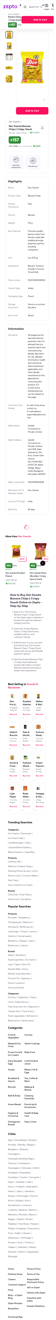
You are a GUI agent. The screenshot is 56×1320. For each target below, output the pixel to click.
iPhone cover (14, 875)
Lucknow (26, 1205)
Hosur (11, 1186)
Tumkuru (28, 1242)
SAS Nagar (26, 1238)
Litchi (34, 871)
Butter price (13, 1020)
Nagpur (11, 1219)
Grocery (12, 997)
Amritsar (12, 1144)
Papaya (22, 941)
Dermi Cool (13, 899)
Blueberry (12, 941)
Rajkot (18, 1233)
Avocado (12, 917)
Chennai (12, 1163)
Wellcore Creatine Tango (20, 866)
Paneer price (27, 1020)
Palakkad (12, 1224)
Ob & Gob (13, 894)
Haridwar (20, 1182)
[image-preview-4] (9, 79)
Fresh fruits (27, 1011)
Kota (27, 1200)
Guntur (23, 1177)
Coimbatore (24, 1163)
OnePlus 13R (14, 861)
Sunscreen (26, 833)
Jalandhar (29, 1191)
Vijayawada (32, 1251)
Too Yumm (30, 959)
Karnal (33, 1196)
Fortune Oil (13, 978)
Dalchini (12, 936)
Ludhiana (12, 1210)
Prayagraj (20, 1228)
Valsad (32, 1247)
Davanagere (14, 1168)
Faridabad (12, 1172)
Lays (10, 964)
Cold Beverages (15, 842)
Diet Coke (13, 880)
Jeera (31, 941)
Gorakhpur (13, 1177)
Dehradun (27, 1168)
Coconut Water (30, 875)
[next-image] (44, 100)
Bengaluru (13, 1149)
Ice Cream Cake (15, 838)
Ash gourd (13, 927)
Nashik (20, 1219)
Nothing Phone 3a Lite (19, 871)
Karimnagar (22, 1196)
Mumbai (23, 1214)
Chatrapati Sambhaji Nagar (21, 1158)
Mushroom (13, 945)
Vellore (21, 1251)
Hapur (11, 1182)
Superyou (25, 978)
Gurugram (34, 1177)
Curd (10, 1002)
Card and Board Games (19, 847)
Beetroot (27, 922)
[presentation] (44, 100)
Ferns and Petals (16, 987)
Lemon (32, 931)
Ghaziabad (24, 1172)
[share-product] (42, 127)
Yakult (11, 955)
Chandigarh (13, 1154)
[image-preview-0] (9, 34)
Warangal (12, 1256)
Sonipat (11, 1242)
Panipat (34, 1224)
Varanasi (12, 1251)
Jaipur (19, 1191)
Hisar (29, 1182)
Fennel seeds (24, 936)
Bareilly (21, 1144)
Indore (11, 1191)
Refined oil (31, 1016)
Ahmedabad (20, 1140)
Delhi (36, 1168)
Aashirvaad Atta (15, 959)
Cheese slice (14, 1011)
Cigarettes (23, 997)
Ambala (32, 1140)
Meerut (32, 1210)
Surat (19, 1242)
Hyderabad (31, 1186)
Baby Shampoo (15, 852)
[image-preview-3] (9, 68)
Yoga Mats (29, 852)
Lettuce (24, 945)
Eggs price (33, 1006)
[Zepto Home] (10, 7)
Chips (32, 997)
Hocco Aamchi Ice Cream (20, 885)
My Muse (20, 955)
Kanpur (11, 1196)
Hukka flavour (21, 1002)
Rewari (26, 1233)
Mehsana (12, 1214)
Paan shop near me (17, 1006)
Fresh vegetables (16, 1016)
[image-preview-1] (9, 45)
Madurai (23, 1210)
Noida (29, 1219)
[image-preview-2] (9, 57)
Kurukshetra (14, 1205)
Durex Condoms (16, 983)
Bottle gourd (26, 927)
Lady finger (13, 931)
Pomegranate (14, 922)
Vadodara (22, 1247)
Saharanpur (13, 1238)
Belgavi (30, 1144)
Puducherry (33, 1228)
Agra (10, 1140)
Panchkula (23, 1224)
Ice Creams (13, 833)
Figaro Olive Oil (21, 964)
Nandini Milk (14, 969)
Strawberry (24, 917)
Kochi (11, 1200)
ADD (22, 559)
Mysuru (32, 1214)
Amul (24, 969)
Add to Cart (32, 110)
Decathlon (26, 899)
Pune (10, 1233)
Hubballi (20, 1186)
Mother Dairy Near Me (19, 973)
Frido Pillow (25, 894)
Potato (24, 931)
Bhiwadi (23, 1149)
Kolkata (19, 1200)
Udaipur (12, 1247)
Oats (27, 842)
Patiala (11, 1228)
